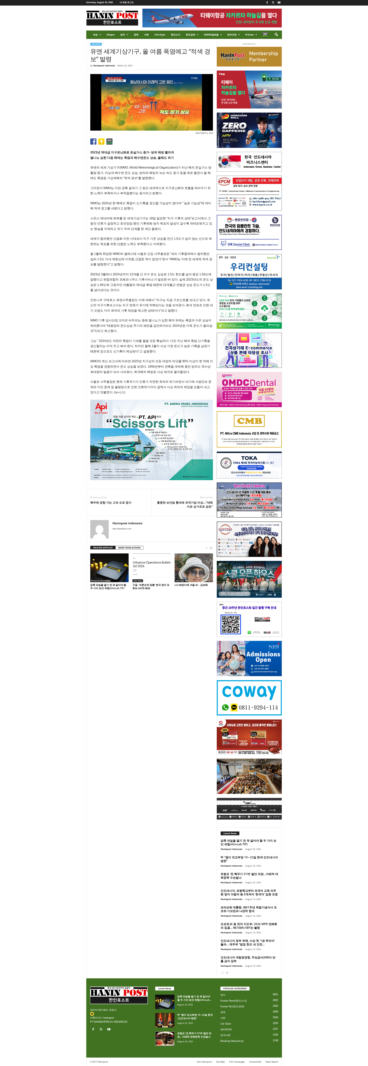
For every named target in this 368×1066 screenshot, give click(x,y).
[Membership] (249, 57)
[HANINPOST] (249, 619)
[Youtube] (279, 3)
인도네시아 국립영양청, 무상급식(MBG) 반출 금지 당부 (248, 959)
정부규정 (232, 34)
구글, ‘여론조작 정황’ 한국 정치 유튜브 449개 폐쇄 (150, 586)
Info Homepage (237, 1061)
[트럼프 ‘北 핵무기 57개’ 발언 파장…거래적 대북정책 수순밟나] (164, 1038)
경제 (136, 34)
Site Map (220, 1061)
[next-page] (211, 548)
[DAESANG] (249, 737)
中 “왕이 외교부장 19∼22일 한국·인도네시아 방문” (249, 859)
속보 (95, 34)
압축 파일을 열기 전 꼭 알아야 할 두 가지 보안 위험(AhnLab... (194, 998)
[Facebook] (267, 3)
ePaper (111, 34)
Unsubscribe (255, 1061)
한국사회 (225, 1035)
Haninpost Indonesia (104, 65)
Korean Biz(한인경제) (232, 1006)
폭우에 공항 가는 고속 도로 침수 (110, 502)
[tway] (249, 90)
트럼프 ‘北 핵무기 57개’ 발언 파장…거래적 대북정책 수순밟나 (249, 875)
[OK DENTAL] (249, 232)
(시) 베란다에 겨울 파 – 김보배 (191, 585)
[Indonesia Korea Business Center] (249, 162)
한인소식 (175, 34)
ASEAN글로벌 (211, 34)
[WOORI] (249, 271)
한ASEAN (226, 1029)
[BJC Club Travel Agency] (249, 500)
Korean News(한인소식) (233, 1000)
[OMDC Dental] (249, 389)
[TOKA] (249, 465)
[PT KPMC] (249, 193)
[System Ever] (249, 311)
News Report (272, 1061)
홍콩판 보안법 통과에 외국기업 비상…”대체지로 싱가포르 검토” (185, 504)
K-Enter (249, 34)
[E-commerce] (249, 350)
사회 (146, 34)
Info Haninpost (204, 1061)
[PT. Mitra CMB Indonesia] (249, 429)
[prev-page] (206, 548)
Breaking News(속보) (100, 580)
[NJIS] (249, 658)
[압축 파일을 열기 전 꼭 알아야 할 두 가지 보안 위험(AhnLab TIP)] (109, 567)
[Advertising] (151, 440)
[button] (276, 34)
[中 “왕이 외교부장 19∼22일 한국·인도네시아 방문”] (164, 1020)
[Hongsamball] (249, 130)
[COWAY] (249, 697)
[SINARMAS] (249, 539)
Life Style (159, 34)
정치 (122, 34)
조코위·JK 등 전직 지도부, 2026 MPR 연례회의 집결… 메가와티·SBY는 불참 (249, 925)
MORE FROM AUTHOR (129, 547)
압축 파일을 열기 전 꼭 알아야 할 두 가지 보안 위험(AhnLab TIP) (108, 586)
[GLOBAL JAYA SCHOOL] (249, 579)
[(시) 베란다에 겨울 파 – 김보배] (194, 567)
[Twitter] (273, 3)
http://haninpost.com (122, 529)
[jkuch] (249, 776)
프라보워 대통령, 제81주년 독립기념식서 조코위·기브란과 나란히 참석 (249, 909)
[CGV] (249, 809)
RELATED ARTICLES (103, 547)
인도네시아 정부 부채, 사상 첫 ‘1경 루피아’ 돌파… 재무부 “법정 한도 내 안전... (248, 942)
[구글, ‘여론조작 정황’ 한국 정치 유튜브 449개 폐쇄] (151, 567)
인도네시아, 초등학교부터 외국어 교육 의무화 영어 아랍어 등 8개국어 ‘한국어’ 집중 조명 (249, 892)
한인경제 (190, 34)
